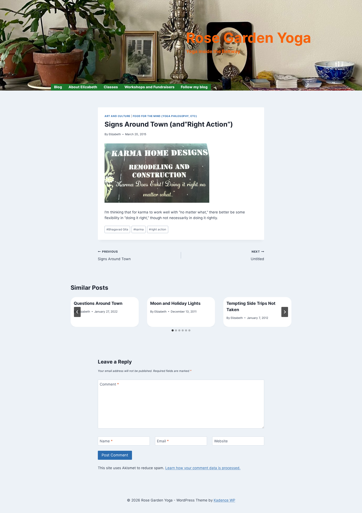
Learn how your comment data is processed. (202, 468)
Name (106, 441)
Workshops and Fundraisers (149, 87)
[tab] (173, 330)
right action (157, 229)
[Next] (284, 312)
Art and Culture (117, 116)
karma (138, 229)
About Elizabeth (83, 87)
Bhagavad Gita (117, 229)
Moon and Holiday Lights (175, 303)
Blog (58, 87)
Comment (109, 384)
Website (221, 441)
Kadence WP (224, 500)
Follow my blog (194, 87)
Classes (111, 87)
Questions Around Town (98, 303)
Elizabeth (115, 134)
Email (163, 441)
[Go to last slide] (77, 312)
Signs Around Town (114, 255)
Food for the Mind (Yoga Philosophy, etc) (165, 116)
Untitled (257, 255)
